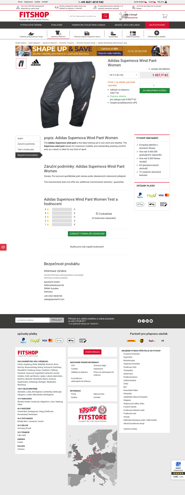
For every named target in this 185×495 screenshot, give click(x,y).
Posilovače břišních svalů (134, 410)
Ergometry (128, 357)
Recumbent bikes (131, 390)
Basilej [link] (20, 421)
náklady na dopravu (79, 372)
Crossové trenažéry (132, 354)
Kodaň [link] (20, 442)
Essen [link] (38, 370)
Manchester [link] (38, 395)
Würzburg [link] (21, 385)
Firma (20, 2)
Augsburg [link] (27, 364)
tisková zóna (99, 394)
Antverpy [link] (21, 428)
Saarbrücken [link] (22, 382)
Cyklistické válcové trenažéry (135, 397)
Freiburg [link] (53, 370)
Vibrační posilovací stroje (134, 423)
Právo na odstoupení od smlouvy (104, 373)
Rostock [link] (52, 379)
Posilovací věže (130, 367)
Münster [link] (28, 379)
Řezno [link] (45, 379)
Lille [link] (19, 435)
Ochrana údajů (100, 365)
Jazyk (151, 2)
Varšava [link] (21, 449)
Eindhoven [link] (49, 411)
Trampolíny (128, 370)
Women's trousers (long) (86, 43)
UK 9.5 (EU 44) (116, 75)
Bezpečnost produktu (28, 155)
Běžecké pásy (129, 360)
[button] (21, 63)
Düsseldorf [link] (22, 370)
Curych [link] (41, 421)
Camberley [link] (47, 392)
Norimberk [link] (37, 379)
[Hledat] (105, 16)
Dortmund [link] (48, 367)
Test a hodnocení (26, 149)
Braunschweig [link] (31, 367)
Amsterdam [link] (22, 411)
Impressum (28, 2)
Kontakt (45, 2)
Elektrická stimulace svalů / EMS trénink (140, 420)
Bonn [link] (56, 364)
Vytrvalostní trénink (31, 25)
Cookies (74, 369)
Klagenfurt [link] (44, 402)
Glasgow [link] (21, 395)
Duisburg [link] (31, 370)
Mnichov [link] (21, 379)
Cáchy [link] (20, 364)
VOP (73, 365)
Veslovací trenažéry (132, 364)
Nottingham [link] (48, 395)
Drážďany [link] (57, 367)
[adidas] (36, 62)
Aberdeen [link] (21, 392)
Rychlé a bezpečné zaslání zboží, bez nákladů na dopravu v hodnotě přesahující (72, 8)
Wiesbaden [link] (51, 382)
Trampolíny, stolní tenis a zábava (88, 25)
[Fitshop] (34, 16)
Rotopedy (128, 393)
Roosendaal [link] (22, 414)
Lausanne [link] (32, 421)
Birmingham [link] (37, 392)
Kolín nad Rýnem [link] (32, 376)
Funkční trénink (130, 407)
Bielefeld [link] (41, 364)
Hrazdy (127, 417)
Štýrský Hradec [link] (23, 402)
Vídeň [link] (19, 404)
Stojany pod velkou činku (134, 403)
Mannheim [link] (57, 376)
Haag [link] (41, 411)
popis (20, 138)
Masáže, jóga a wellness (127, 25)
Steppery (127, 400)
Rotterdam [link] (32, 414)
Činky (126, 384)
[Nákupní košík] (165, 16)
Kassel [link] (56, 373)
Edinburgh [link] (57, 392)
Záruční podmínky (26, 144)
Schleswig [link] (33, 382)
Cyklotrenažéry (130, 380)
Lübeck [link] (49, 376)
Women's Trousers (66, 43)
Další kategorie (157, 25)
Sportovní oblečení (50, 43)
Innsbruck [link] (35, 402)
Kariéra (37, 2)
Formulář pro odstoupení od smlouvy (81, 380)
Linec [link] (52, 402)
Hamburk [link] (21, 373)
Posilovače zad (130, 413)
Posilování (56, 25)
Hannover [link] (30, 373)
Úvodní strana (20, 43)
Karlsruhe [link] (49, 373)
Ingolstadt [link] (39, 373)
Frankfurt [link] (46, 370)
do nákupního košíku (154, 90)
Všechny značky (130, 429)
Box (125, 387)
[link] (140, 195)
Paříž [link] (24, 435)
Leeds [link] (28, 392)
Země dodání (139, 2)
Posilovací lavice (130, 377)
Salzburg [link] (59, 402)
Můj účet (161, 2)
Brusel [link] (28, 428)
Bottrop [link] (20, 367)
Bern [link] (26, 421)
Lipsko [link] (43, 376)
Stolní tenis (128, 374)
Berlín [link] (35, 364)
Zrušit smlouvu (92, 352)
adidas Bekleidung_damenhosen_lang (112, 43)
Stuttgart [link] (42, 382)
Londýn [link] (29, 395)
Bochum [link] (49, 364)
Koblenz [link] (20, 376)
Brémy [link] (40, 367)
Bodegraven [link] (33, 411)
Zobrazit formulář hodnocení (87, 233)
